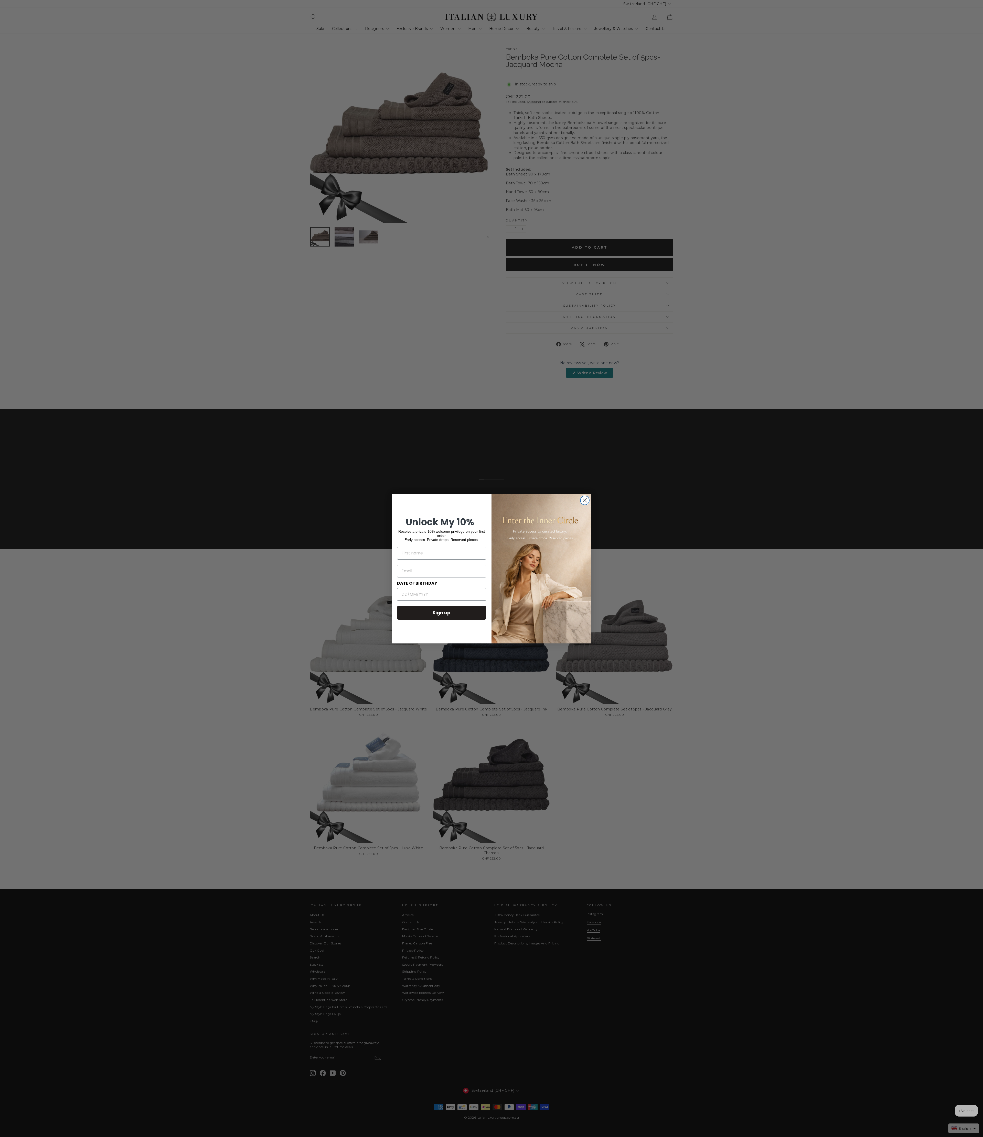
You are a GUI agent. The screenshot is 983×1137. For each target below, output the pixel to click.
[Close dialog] (584, 500)
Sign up (442, 612)
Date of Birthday (417, 583)
